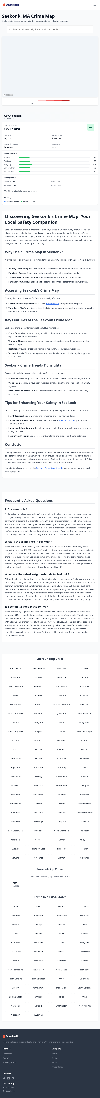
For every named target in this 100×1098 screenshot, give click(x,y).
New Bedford (38, 668)
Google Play (10, 1091)
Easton (15, 740)
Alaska (38, 906)
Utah (84, 996)
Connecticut (61, 915)
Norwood (38, 713)
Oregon (15, 987)
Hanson (84, 848)
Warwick (38, 677)
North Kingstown (15, 731)
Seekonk (61, 803)
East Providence (15, 686)
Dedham (61, 731)
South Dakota (15, 996)
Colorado (38, 915)
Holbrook (61, 848)
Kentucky (15, 942)
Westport (84, 794)
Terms (54, 1062)
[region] (50, 66)
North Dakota (38, 978)
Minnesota (61, 951)
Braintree (84, 686)
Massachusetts (15, 951)
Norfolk (38, 839)
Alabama (15, 906)
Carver (62, 839)
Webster (85, 776)
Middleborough (84, 731)
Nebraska (61, 960)
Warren (61, 857)
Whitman (15, 812)
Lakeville (15, 848)
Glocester (84, 857)
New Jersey (38, 969)
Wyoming (38, 1015)
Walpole (38, 731)
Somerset (84, 758)
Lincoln (38, 749)
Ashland (84, 767)
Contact (55, 1058)
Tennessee (38, 996)
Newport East (38, 848)
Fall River (84, 668)
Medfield (38, 830)
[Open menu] (94, 4)
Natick (15, 695)
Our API (6, 1058)
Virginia (38, 1005)
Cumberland (38, 695)
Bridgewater (84, 722)
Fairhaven (61, 794)
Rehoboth (84, 830)
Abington (84, 785)
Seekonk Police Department (49, 468)
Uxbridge (38, 821)
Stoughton (38, 722)
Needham (84, 704)
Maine (61, 942)
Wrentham (15, 839)
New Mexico (61, 969)
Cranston (15, 677)
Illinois (15, 933)
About (54, 1054)
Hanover (61, 812)
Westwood (15, 794)
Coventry (61, 695)
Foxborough (61, 767)
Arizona (61, 906)
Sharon (38, 758)
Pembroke (61, 758)
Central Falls (15, 758)
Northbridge (61, 785)
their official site (66, 420)
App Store (10, 1087)
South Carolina (84, 987)
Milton (62, 722)
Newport (38, 740)
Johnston (61, 713)
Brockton (61, 668)
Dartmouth (15, 704)
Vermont (15, 1005)
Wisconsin (15, 1015)
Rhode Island (61, 987)
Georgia (38, 924)
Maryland (84, 942)
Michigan (38, 951)
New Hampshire (15, 969)
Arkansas (84, 906)
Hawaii (61, 924)
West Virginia (85, 1005)
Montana (38, 960)
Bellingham (61, 776)
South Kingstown (15, 713)
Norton (84, 749)
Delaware (84, 915)
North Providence (61, 704)
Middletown (15, 803)
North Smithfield (61, 830)
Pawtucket (61, 677)
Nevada (84, 960)
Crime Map (7, 1054)
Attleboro (38, 686)
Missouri (15, 960)
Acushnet (38, 857)
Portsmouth (15, 776)
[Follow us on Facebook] (13, 1078)
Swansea (15, 785)
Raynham (15, 821)
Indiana (38, 933)
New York (84, 969)
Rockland (38, 767)
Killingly (38, 776)
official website (52, 303)
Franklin (38, 704)
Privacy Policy (57, 1067)
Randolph (84, 695)
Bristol (15, 749)
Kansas (84, 933)
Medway (85, 821)
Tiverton (38, 803)
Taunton (84, 677)
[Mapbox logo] (8, 95)
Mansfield (61, 740)
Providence (15, 668)
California (15, 915)
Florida (15, 924)
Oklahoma (84, 978)
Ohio (61, 978)
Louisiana (38, 942)
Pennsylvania (38, 987)
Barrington (38, 794)
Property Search (9, 1062)
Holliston (38, 812)
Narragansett (84, 803)
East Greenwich (15, 830)
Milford (15, 722)
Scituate (15, 857)
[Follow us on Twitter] (4, 1078)
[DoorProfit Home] (11, 4)
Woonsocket (61, 686)
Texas (61, 996)
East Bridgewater (85, 812)
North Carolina (15, 978)
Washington (61, 1005)
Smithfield (61, 749)
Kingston (61, 821)
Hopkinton (15, 767)
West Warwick (84, 713)
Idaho (84, 924)
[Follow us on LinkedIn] (8, 1078)
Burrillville (38, 785)
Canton (84, 740)
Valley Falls (85, 839)
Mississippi (85, 951)
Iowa (61, 933)
